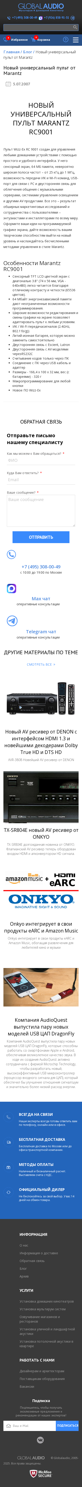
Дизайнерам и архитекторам (42, 1371)
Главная (12, 51)
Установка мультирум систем (43, 1309)
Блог (29, 51)
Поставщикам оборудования (42, 1379)
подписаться (67, 1426)
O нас (24, 1245)
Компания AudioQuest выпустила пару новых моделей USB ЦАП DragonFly (41, 1027)
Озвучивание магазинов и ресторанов (40, 1319)
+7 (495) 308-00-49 (24, 18)
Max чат (41, 598)
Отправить (41, 537)
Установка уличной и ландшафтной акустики (47, 1331)
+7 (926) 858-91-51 (56, 18)
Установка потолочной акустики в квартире (46, 1343)
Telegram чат (41, 632)
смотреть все (40, 664)
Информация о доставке (39, 1253)
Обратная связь (32, 1261)
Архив (24, 1276)
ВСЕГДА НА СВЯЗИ (36, 1114)
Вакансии (27, 1386)
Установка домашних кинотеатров (47, 1301)
